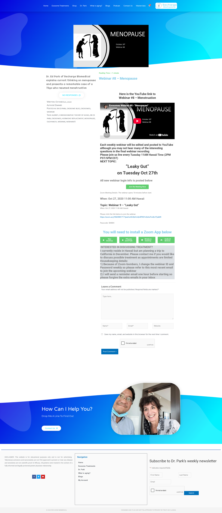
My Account (83, 480)
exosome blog (73, 108)
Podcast (116, 6)
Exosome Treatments (60, 6)
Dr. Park (83, 6)
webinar (50, 111)
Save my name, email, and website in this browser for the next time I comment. (136, 334)
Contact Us (128, 6)
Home (45, 6)
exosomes (85, 108)
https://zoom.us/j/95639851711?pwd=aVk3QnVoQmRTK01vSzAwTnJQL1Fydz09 (130, 217)
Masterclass (141, 6)
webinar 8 (71, 121)
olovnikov (52, 121)
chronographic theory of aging (74, 115)
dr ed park (61, 108)
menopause (89, 118)
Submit (191, 493)
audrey (55, 115)
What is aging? (96, 6)
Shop (74, 6)
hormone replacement (72, 118)
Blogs (107, 6)
